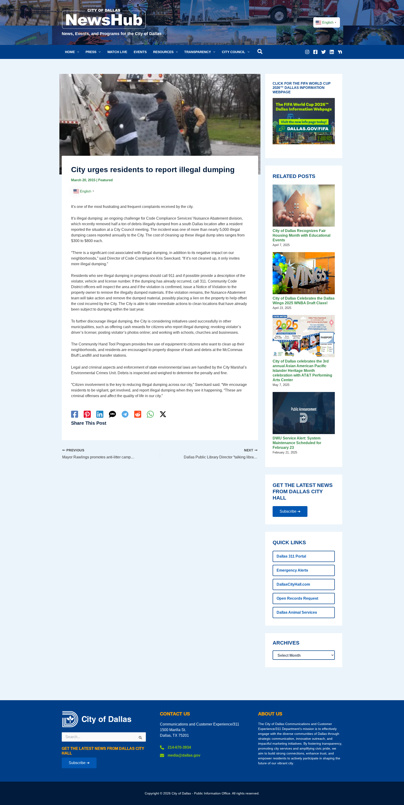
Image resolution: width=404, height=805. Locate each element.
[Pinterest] (87, 414)
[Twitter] (323, 52)
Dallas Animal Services (297, 612)
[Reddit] (137, 414)
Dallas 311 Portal (291, 556)
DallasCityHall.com (293, 584)
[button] (72, 52)
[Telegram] (125, 414)
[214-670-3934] (175, 747)
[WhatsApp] (150, 414)
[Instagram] (307, 52)
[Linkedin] (331, 52)
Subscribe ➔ (290, 511)
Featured (105, 180)
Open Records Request (297, 598)
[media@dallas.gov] (180, 755)
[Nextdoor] (340, 52)
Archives (286, 643)
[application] (77, 52)
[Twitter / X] (162, 414)
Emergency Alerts (292, 570)
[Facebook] (315, 52)
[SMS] (112, 414)
